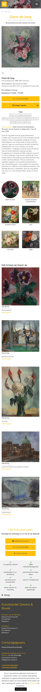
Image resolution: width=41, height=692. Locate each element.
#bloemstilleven (32, 119)
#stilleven (19, 122)
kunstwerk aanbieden (9, 667)
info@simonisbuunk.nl (21, 541)
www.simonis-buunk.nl (9, 658)
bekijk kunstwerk (6, 312)
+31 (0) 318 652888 (21, 99)
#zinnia (27, 122)
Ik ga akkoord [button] (20, 689)
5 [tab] (24, 69)
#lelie (12, 122)
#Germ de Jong (15, 115)
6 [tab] (27, 69)
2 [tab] (14, 69)
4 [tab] (20, 69)
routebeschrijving (21, 553)
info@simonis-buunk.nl (9, 660)
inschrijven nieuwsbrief (10, 665)
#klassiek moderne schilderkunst (14, 119)
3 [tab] (17, 69)
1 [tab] (11, 69)
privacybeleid (32, 683)
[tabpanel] (20, 46)
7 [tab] (30, 69)
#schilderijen (26, 115)
